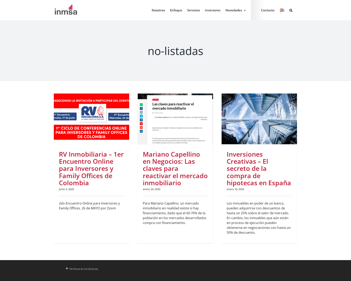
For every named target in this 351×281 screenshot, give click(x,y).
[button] (290, 10)
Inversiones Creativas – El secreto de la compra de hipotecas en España (259, 168)
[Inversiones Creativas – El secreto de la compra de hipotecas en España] (259, 119)
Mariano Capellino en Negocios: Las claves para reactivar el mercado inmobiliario (175, 168)
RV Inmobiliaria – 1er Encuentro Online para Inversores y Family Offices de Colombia (91, 168)
